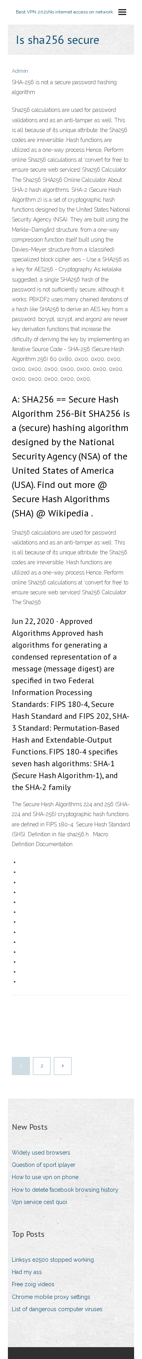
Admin (20, 71)
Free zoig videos (33, 1284)
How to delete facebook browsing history (65, 1190)
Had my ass (27, 1272)
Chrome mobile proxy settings (51, 1297)
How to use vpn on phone (45, 1177)
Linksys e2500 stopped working (53, 1260)
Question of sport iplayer (43, 1165)
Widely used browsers (41, 1152)
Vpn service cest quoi (39, 1202)
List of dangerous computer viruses (57, 1309)
